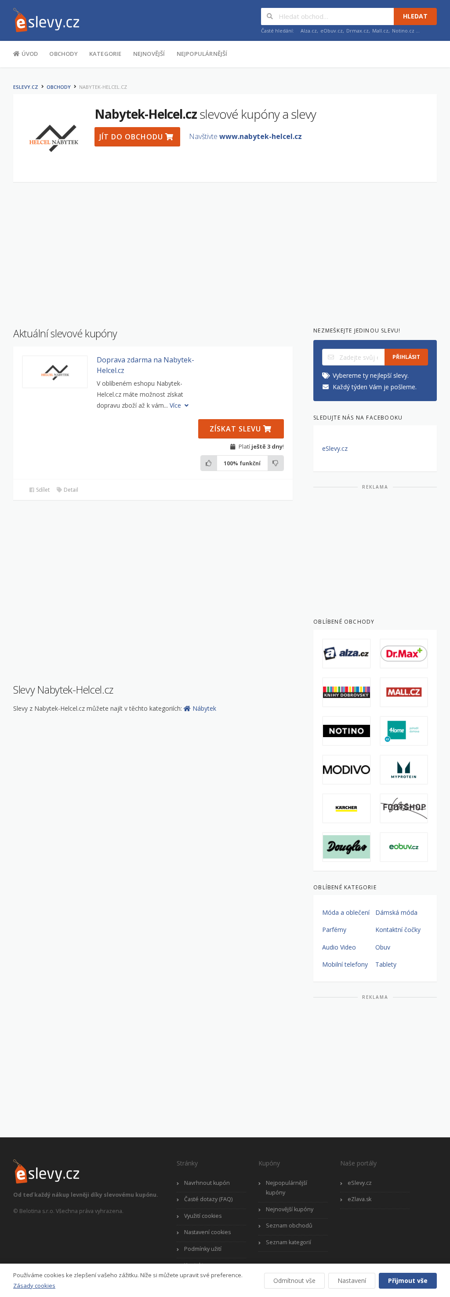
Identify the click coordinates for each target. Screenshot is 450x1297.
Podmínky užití (202, 1249)
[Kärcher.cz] (346, 808)
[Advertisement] (225, 250)
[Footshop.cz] (404, 808)
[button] (55, 371)
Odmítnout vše (294, 1280)
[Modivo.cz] (346, 770)
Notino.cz (403, 30)
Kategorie (105, 54)
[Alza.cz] (346, 654)
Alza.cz (309, 30)
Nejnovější (149, 54)
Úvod (29, 54)
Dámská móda (396, 912)
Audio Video (339, 947)
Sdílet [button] (42, 489)
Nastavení (352, 1280)
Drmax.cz (357, 30)
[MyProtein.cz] (404, 770)
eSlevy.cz (25, 86)
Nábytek (204, 708)
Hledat (415, 16)
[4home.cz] (404, 731)
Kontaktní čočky (398, 929)
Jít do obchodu (132, 137)
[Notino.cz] (346, 731)
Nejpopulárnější (202, 54)
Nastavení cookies (207, 1232)
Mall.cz (380, 30)
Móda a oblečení (346, 912)
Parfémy (334, 929)
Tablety (385, 964)
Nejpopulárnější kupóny (286, 1188)
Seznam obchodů (289, 1225)
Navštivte (245, 136)
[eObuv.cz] (404, 847)
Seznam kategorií (288, 1242)
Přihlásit (406, 357)
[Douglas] (346, 847)
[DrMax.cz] (404, 654)
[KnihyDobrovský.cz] (346, 692)
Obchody (63, 54)
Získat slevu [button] (236, 429)
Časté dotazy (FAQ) (208, 1199)
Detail (70, 489)
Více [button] (176, 405)
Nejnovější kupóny (289, 1209)
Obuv (382, 947)
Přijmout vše (408, 1280)
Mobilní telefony (345, 964)
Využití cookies (202, 1216)
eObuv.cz (331, 30)
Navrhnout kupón (207, 1183)
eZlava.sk (359, 1199)
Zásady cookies (34, 1286)
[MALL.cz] (404, 692)
